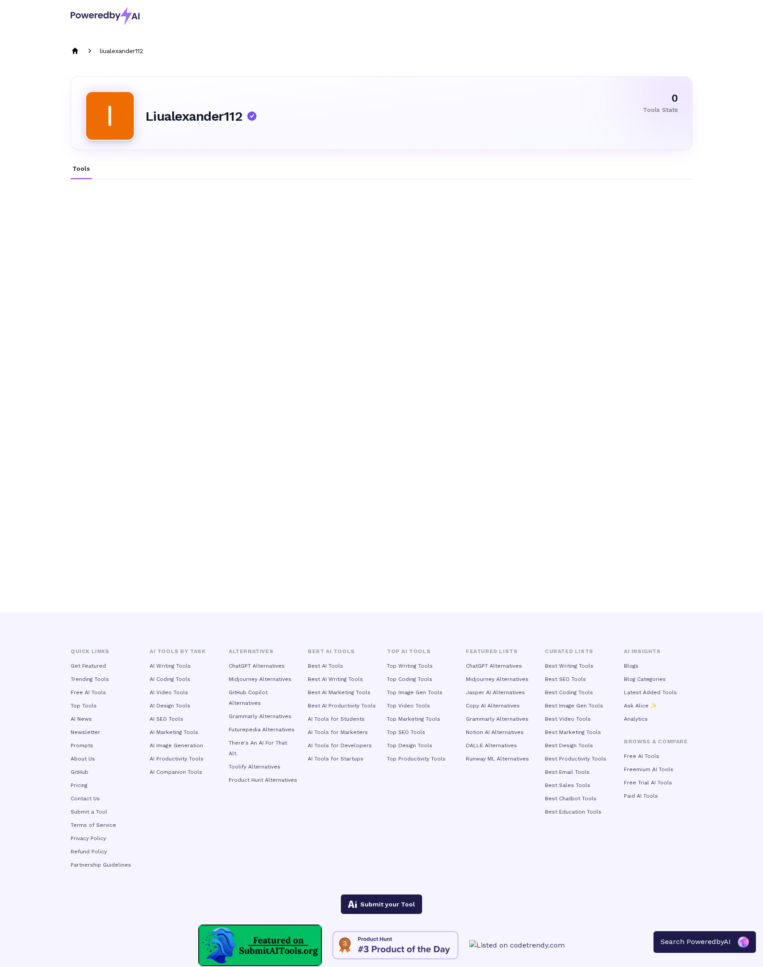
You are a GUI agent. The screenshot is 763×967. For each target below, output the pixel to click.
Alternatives (251, 651)
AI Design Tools (170, 706)
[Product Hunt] (395, 945)
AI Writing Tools (170, 666)
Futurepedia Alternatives (262, 729)
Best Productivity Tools (575, 759)
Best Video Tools (568, 719)
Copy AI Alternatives (493, 706)
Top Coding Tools (409, 679)
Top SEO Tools (406, 732)
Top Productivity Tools (416, 759)
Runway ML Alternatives (497, 759)
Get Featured (88, 666)
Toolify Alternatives (254, 767)
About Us (83, 759)
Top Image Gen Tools (414, 692)
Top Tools (84, 706)
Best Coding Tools (569, 692)
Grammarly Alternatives (260, 716)
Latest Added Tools (650, 692)
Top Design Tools (409, 745)
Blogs (631, 666)
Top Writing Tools (410, 666)
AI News (81, 719)
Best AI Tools (325, 666)
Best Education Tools (573, 812)
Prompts (82, 745)
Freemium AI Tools (648, 769)
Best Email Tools (567, 772)
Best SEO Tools (565, 679)
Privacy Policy (88, 838)
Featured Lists (491, 651)
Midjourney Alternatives (260, 679)
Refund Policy (89, 852)
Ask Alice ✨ (640, 706)
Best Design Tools (569, 745)
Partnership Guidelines (101, 865)
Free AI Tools (88, 692)
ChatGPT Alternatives (257, 666)
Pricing (79, 785)
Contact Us (85, 798)
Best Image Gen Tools (574, 706)
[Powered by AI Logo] (105, 16)
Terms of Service (93, 825)
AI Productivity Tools (177, 759)
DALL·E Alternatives (491, 745)
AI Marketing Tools (174, 732)
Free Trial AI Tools (648, 783)
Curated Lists (569, 651)
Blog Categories (645, 679)
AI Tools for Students (336, 719)
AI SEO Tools (166, 719)
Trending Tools (90, 679)
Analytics (636, 719)
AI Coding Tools (170, 679)
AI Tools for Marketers (338, 732)
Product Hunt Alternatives (263, 780)
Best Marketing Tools (573, 732)
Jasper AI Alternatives (495, 692)
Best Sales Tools (567, 785)
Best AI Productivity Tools (342, 706)
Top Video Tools (408, 706)
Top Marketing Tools (413, 719)
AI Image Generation (176, 745)
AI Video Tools (169, 692)
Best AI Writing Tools (335, 679)
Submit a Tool (89, 812)
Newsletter (85, 732)
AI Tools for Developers (340, 745)
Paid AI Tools (641, 796)
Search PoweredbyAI (696, 941)
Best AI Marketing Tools (339, 692)
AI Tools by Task (178, 651)
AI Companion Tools (176, 772)
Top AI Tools (409, 651)
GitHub (79, 772)
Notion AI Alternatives (495, 732)
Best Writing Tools (569, 666)
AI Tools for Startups (335, 759)
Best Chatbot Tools (571, 798)
